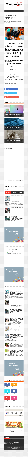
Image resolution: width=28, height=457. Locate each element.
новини (5, 22)
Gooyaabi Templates (14, 448)
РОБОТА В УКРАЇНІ (14, 343)
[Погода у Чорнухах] (14, 249)
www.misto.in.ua (14, 431)
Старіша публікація (20, 180)
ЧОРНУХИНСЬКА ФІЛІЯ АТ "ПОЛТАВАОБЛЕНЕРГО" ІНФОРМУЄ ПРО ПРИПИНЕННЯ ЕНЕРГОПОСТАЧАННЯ (16, 336)
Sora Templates (13, 447)
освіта (9, 22)
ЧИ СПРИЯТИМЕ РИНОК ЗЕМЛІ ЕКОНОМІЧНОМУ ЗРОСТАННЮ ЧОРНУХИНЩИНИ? (16, 319)
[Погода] (10, 252)
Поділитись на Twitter (11, 92)
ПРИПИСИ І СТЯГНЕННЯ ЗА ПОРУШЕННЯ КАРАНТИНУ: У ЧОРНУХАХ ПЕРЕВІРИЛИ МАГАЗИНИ (16, 302)
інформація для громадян (16, 21)
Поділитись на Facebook (12, 89)
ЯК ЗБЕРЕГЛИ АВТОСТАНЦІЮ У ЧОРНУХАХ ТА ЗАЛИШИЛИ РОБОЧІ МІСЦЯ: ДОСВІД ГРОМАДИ (16, 311)
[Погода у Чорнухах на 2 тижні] (14, 253)
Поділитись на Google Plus (12, 96)
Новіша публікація (8, 180)
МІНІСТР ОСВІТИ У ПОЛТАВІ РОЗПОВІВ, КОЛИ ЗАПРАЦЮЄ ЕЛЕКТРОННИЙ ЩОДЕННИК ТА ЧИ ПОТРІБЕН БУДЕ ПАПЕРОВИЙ (16, 351)
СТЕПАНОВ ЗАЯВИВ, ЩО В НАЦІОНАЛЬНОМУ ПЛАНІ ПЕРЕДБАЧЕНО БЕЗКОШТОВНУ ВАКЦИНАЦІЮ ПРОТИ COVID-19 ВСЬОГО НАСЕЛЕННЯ (14, 293)
